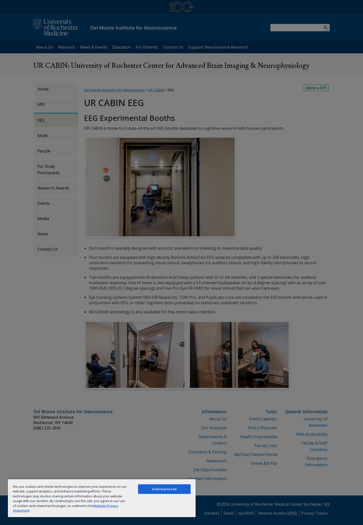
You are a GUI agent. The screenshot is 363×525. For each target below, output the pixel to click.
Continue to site (164, 489)
